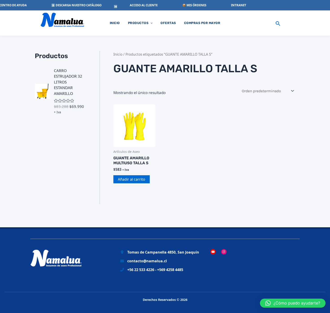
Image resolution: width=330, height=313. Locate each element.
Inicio (115, 23)
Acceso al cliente (144, 5)
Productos (138, 23)
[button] (278, 23)
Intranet (238, 5)
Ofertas (168, 23)
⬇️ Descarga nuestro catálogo (76, 5)
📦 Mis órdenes (194, 5)
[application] (150, 23)
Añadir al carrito (131, 179)
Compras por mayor (202, 23)
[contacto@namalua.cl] (143, 261)
